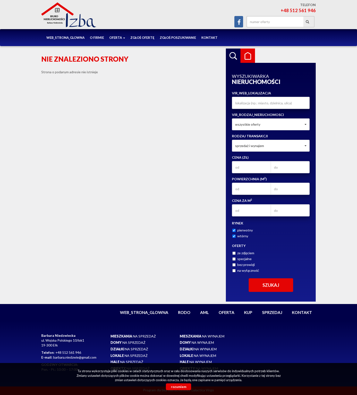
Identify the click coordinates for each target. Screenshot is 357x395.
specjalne (244, 259)
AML (204, 312)
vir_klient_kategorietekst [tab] (247, 56)
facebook (238, 21)
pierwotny (245, 230)
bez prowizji (246, 265)
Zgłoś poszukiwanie (178, 38)
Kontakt (209, 38)
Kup (248, 312)
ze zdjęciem (245, 253)
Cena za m (242, 200)
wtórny (242, 236)
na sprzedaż (133, 336)
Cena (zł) (240, 157)
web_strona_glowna (65, 38)
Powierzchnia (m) (249, 179)
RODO (184, 312)
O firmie (97, 38)
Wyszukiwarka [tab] (233, 56)
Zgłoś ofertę (142, 38)
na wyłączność (248, 270)
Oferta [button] (116, 38)
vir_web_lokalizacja (251, 93)
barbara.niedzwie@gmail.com (74, 357)
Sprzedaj (272, 312)
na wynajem (202, 336)
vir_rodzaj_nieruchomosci (258, 115)
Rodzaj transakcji (250, 136)
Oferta (226, 312)
